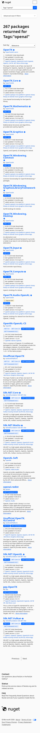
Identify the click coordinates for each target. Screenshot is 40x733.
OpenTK (7, 50)
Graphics (14, 375)
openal (27, 95)
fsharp (5, 97)
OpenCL (6, 63)
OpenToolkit (10, 52)
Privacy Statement (24, 722)
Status (5, 683)
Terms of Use (26, 720)
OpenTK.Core (10, 81)
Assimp (10, 412)
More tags (24, 63)
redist (13, 469)
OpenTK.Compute (13, 271)
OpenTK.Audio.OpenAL (16, 295)
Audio (17, 469)
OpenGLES (20, 61)
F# (12, 63)
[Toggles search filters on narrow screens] (35, 16)
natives (13, 340)
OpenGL (13, 61)
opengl (12, 95)
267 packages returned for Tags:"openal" (16, 31)
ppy (7, 589)
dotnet (12, 97)
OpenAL (30, 61)
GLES (26, 61)
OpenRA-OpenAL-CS (14, 323)
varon (16, 52)
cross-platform (20, 95)
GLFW (21, 412)
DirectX (15, 412)
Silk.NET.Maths (11, 425)
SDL (24, 412)
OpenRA (8, 326)
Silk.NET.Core (10, 393)
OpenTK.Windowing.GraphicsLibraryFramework (19, 187)
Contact (5, 674)
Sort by (6, 45)
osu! (14, 603)
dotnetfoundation (12, 395)
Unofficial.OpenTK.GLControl (14, 519)
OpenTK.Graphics (13, 132)
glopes (8, 489)
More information (21, 613)
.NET (14, 63)
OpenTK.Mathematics (15, 106)
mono (17, 97)
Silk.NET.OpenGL (12, 554)
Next (25, 658)
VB (33, 373)
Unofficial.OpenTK (13, 356)
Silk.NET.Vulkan (12, 618)
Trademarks (6, 725)
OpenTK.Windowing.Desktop (15, 215)
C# (10, 63)
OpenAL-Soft (10, 458)
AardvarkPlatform (12, 358)
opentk (7, 95)
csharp (32, 95)
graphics (22, 97)
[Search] (35, 7)
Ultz (24, 395)
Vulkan (5, 412)
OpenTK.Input (11, 248)
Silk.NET (20, 395)
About (18, 720)
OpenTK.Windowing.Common (15, 156)
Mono (19, 63)
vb (9, 97)
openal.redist (11, 487)
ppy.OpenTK (10, 587)
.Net (4, 375)
